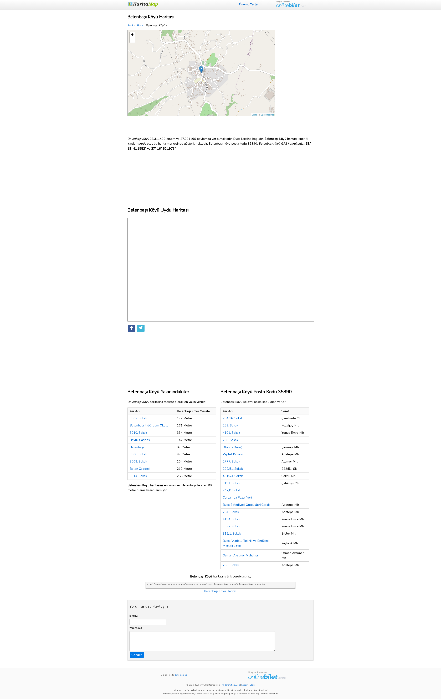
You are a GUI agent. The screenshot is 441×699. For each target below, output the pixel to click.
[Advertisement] (294, 81)
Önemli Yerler (249, 4)
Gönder (136, 655)
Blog (252, 684)
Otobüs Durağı (233, 447)
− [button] (132, 40)
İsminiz (133, 616)
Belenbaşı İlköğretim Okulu (149, 425)
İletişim (244, 684)
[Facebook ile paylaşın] (131, 328)
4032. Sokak (231, 526)
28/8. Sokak (231, 512)
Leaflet (254, 114)
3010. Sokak (138, 433)
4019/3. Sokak (233, 476)
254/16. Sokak (233, 418)
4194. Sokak (231, 519)
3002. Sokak (138, 418)
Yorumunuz (135, 628)
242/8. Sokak (232, 490)
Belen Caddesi (140, 469)
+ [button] (132, 34)
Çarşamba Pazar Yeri (237, 497)
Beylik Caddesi (140, 440)
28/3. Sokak (231, 565)
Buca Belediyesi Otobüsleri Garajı (246, 505)
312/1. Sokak (232, 533)
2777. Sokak (231, 461)
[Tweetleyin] (141, 328)
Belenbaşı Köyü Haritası (220, 591)
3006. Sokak (138, 454)
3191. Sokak (231, 483)
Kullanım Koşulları (231, 684)
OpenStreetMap (267, 114)
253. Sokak (230, 425)
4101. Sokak (231, 433)
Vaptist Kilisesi (233, 454)
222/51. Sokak (233, 469)
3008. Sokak (138, 461)
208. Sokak (230, 440)
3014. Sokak (138, 476)
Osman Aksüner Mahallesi (241, 555)
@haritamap (181, 674)
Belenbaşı (137, 447)
